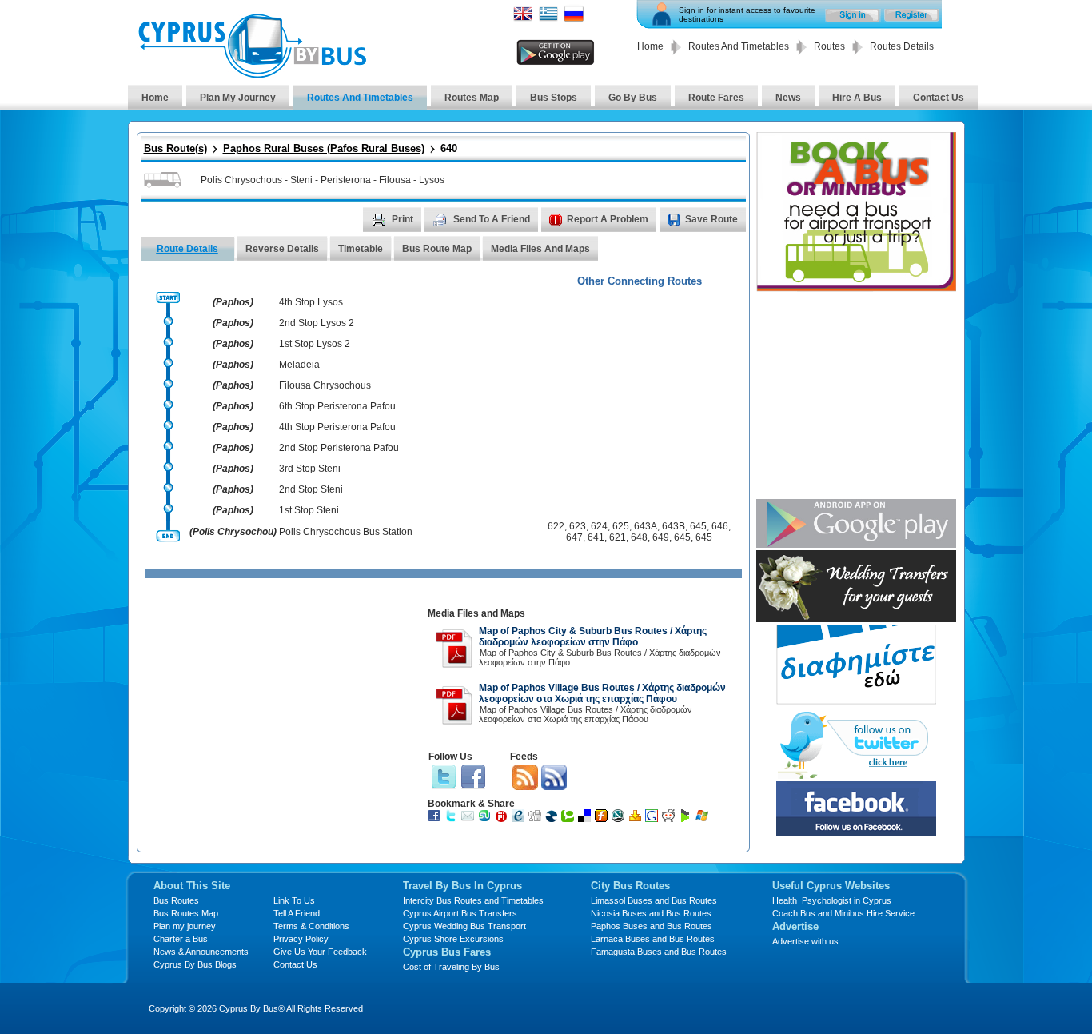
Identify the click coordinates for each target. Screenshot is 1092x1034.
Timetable (360, 248)
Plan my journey (184, 926)
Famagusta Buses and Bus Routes (659, 951)
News (788, 97)
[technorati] (569, 818)
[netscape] (620, 818)
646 (719, 526)
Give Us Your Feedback (320, 951)
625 (620, 526)
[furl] (603, 818)
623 (577, 526)
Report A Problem (605, 219)
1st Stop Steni (309, 510)
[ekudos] (520, 818)
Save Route (711, 219)
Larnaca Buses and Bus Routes (653, 939)
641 (596, 537)
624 (599, 526)
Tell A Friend (296, 913)
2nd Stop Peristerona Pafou (339, 447)
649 (660, 537)
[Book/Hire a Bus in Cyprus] (856, 287)
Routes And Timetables (738, 46)
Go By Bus (632, 97)
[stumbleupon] (486, 818)
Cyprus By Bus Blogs (195, 964)
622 (556, 526)
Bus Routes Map (185, 913)
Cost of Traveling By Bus (451, 967)
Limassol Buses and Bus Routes (654, 900)
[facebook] (436, 818)
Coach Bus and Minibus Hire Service (843, 913)
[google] (653, 818)
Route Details (187, 248)
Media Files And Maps (540, 248)
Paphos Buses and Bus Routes (651, 926)
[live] (703, 818)
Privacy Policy (301, 939)
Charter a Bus (180, 939)
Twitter (443, 777)
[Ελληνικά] (548, 19)
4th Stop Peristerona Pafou (337, 427)
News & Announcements (201, 951)
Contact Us (938, 97)
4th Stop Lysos (311, 302)
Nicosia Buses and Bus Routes (651, 913)
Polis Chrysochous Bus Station (345, 531)
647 (574, 537)
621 (617, 537)
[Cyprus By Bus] (251, 74)
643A (645, 526)
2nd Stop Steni (311, 489)
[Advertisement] (283, 713)
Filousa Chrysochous (325, 385)
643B (673, 526)
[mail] (469, 818)
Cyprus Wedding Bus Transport (464, 926)
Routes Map (471, 97)
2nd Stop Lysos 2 (316, 323)
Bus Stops (553, 97)
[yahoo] (636, 818)
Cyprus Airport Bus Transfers (460, 913)
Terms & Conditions (311, 926)
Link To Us (294, 900)
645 (698, 526)
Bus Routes (176, 900)
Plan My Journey (238, 97)
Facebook (473, 777)
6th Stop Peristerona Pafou (337, 406)
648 (639, 537)
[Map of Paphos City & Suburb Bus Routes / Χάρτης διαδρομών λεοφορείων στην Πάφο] (454, 665)
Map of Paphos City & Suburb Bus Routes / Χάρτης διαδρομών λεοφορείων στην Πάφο (593, 636)
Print (400, 219)
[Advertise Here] (856, 700)
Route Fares (716, 97)
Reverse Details (282, 248)
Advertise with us (805, 941)
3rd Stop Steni (310, 468)
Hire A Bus (857, 97)
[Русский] (574, 19)
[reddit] (670, 818)
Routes (829, 46)
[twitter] (452, 818)
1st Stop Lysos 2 (314, 343)
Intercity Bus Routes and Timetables (473, 900)
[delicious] (586, 818)
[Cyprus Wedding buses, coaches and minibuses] (856, 618)
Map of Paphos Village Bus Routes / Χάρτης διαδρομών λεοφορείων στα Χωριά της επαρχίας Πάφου (602, 693)
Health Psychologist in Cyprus (831, 900)
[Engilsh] (522, 19)
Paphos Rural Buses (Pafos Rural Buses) (323, 148)
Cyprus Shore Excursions (453, 939)
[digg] (536, 818)
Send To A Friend (489, 219)
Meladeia (299, 364)
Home (650, 46)
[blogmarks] (687, 818)
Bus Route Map (437, 248)
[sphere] (553, 818)
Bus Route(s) (175, 148)
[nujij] (503, 818)
